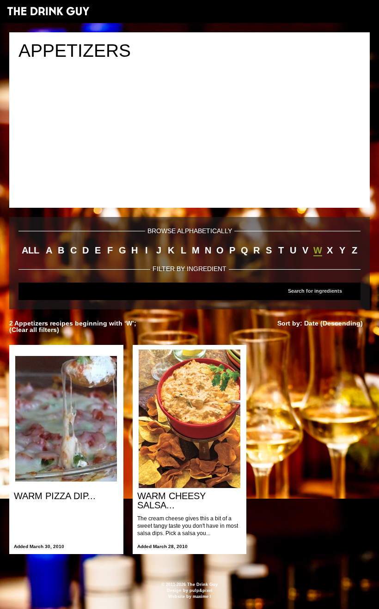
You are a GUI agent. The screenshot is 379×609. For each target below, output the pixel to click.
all (30, 250)
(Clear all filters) (34, 329)
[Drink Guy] (48, 11)
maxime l (202, 596)
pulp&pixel (201, 590)
